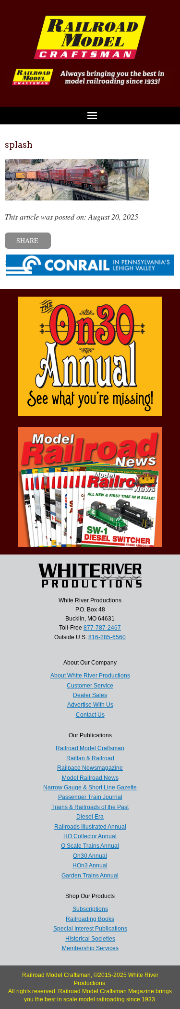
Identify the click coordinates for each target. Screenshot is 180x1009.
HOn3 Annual (90, 865)
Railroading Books (90, 919)
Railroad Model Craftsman (90, 748)
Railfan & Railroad (90, 758)
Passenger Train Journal (90, 797)
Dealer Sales (90, 695)
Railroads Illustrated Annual (90, 826)
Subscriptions (90, 909)
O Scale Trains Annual (90, 846)
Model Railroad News (90, 778)
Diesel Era (90, 816)
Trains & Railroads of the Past (90, 807)
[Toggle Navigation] (90, 115)
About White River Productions (90, 675)
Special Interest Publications (90, 928)
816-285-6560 (107, 637)
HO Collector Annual (90, 836)
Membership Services (90, 948)
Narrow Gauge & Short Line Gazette (90, 787)
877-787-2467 (102, 627)
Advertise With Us (90, 704)
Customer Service (90, 685)
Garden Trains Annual (90, 875)
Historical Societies (90, 938)
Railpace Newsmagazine (90, 768)
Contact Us (90, 714)
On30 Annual (90, 856)
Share (27, 240)
